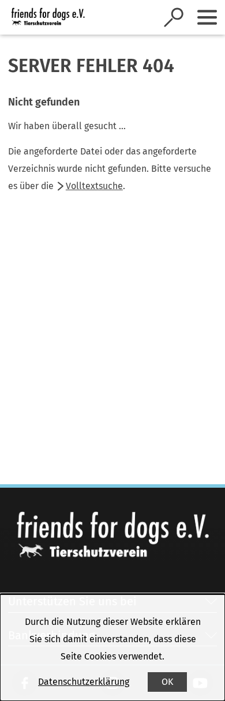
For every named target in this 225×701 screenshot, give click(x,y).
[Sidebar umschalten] (207, 17)
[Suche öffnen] (173, 17)
